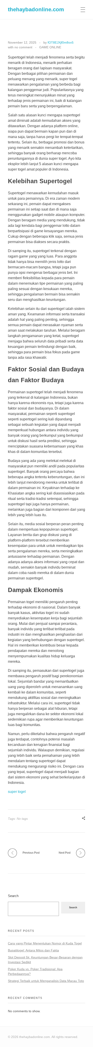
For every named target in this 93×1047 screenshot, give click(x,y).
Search (13, 896)
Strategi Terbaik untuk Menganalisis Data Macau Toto (46, 981)
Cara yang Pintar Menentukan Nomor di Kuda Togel (45, 943)
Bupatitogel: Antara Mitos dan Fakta (33, 950)
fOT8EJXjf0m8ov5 (61, 42)
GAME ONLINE (50, 47)
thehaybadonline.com (36, 9)
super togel (17, 792)
